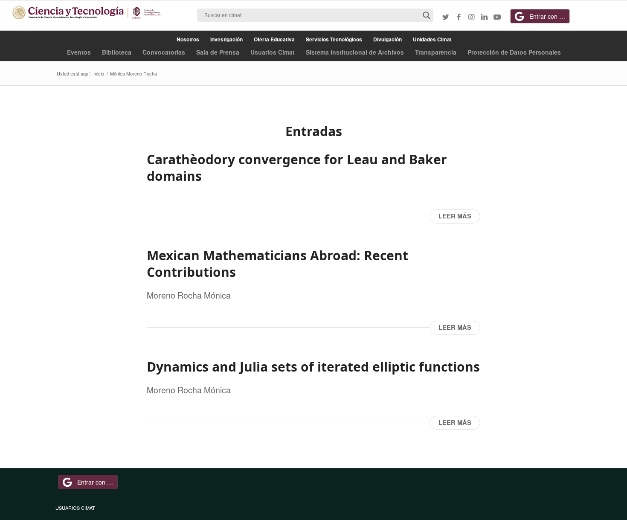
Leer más (454, 216)
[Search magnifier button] (427, 15)
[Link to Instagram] (471, 16)
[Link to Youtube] (497, 16)
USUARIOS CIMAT (75, 507)
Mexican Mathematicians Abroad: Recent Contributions (277, 264)
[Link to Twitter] (445, 16)
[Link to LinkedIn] (484, 16)
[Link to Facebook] (458, 16)
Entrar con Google (549, 16)
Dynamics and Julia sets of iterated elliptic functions (313, 366)
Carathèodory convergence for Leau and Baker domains (297, 168)
